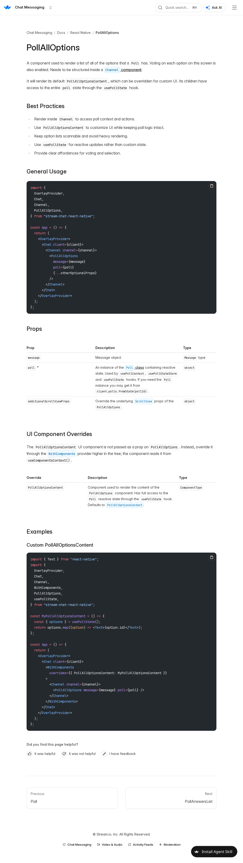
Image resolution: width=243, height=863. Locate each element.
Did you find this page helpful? (52, 744)
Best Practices (46, 106)
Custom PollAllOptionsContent (60, 545)
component (123, 69)
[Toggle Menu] (234, 7)
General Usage (46, 171)
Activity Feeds (143, 844)
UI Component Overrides (59, 434)
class (135, 367)
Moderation (172, 844)
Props (34, 328)
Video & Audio (112, 844)
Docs (61, 33)
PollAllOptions (107, 33)
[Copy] (212, 186)
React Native (80, 33)
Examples (39, 531)
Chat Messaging (39, 33)
